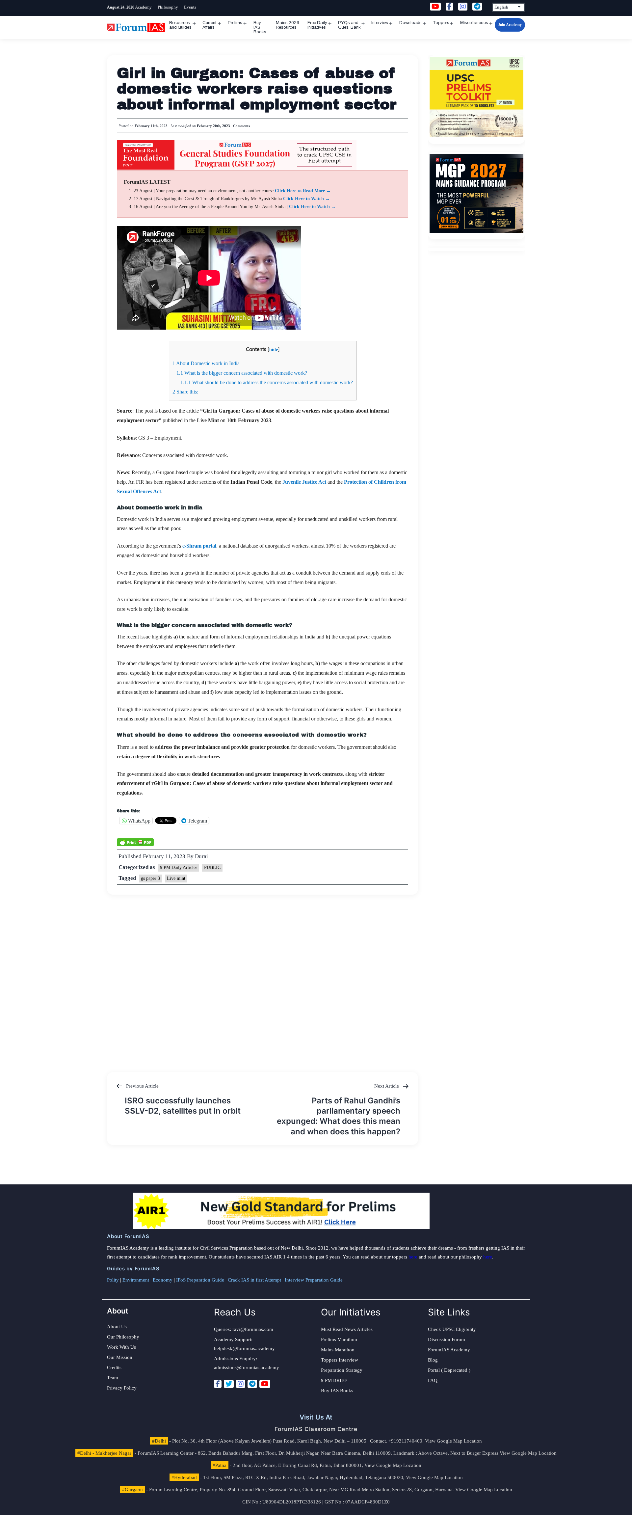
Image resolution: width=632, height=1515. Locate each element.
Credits (114, 1367)
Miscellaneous (474, 22)
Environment (135, 1280)
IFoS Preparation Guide (200, 1280)
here (412, 1256)
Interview (379, 22)
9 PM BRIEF (334, 1380)
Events (190, 7)
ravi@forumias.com (252, 1329)
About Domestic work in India (206, 363)
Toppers (441, 22)
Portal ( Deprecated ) (449, 1370)
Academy (143, 7)
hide (273, 349)
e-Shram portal (199, 546)
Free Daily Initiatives (317, 25)
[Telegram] (252, 1384)
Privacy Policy (122, 1388)
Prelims (235, 22)
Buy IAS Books (259, 27)
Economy (162, 1280)
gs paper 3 (150, 878)
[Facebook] (218, 1384)
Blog (433, 1360)
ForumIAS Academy (449, 1349)
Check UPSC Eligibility (452, 1329)
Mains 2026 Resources (287, 25)
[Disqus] (262, 977)
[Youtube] (264, 1384)
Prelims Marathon (339, 1339)
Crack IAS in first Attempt (254, 1280)
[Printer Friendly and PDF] (135, 841)
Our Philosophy (123, 1336)
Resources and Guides (180, 25)
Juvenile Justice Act (304, 482)
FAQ (432, 1380)
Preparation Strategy (341, 1370)
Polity (113, 1280)
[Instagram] (240, 1384)
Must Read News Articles (347, 1329)
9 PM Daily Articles (178, 867)
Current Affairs (209, 25)
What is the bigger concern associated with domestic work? (241, 373)
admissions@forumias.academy (246, 1367)
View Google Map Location (453, 1441)
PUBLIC (212, 867)
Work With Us (121, 1347)
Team (112, 1377)
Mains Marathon (338, 1349)
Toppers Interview (339, 1360)
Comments (241, 126)
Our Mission (119, 1357)
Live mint (176, 878)
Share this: (185, 391)
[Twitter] (229, 1384)
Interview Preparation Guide (314, 1280)
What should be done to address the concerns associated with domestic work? (266, 382)
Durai (201, 856)
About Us (117, 1326)
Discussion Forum (446, 1339)
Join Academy (510, 24)
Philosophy (168, 7)
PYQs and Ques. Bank (349, 25)
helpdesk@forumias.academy (244, 1348)
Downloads (410, 22)
